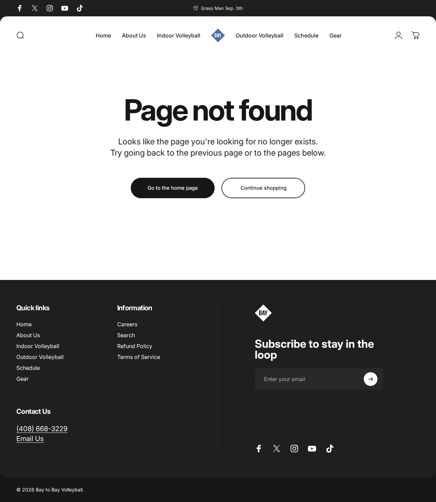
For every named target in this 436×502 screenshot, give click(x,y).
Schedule (28, 367)
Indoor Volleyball (37, 346)
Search (126, 335)
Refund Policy (134, 346)
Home (24, 324)
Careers (127, 324)
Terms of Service (138, 357)
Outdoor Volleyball (40, 357)
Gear (22, 378)
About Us (28, 335)
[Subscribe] (370, 379)
